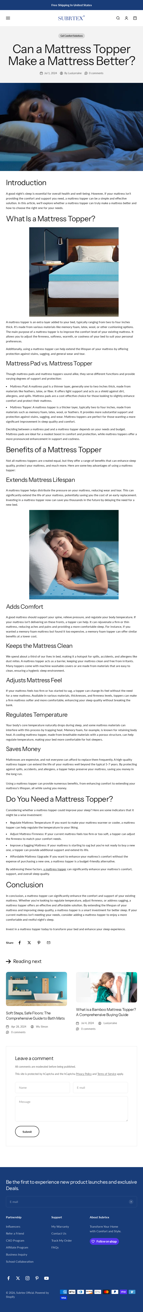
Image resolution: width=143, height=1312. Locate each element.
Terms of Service (106, 1073)
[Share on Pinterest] (39, 942)
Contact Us (58, 1233)
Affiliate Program (17, 1247)
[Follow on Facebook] (8, 1278)
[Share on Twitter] (29, 942)
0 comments (96, 73)
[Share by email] (48, 942)
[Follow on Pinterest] (36, 1278)
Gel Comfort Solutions (72, 35)
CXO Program (15, 1240)
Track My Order (61, 1240)
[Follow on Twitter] (17, 1278)
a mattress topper (54, 869)
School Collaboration (20, 1261)
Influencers (13, 1226)
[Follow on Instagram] (27, 1278)
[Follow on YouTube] (46, 1278)
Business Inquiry (16, 1254)
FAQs (55, 1247)
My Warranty (60, 1226)
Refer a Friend (15, 1233)
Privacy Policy (84, 1073)
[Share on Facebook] (19, 942)
